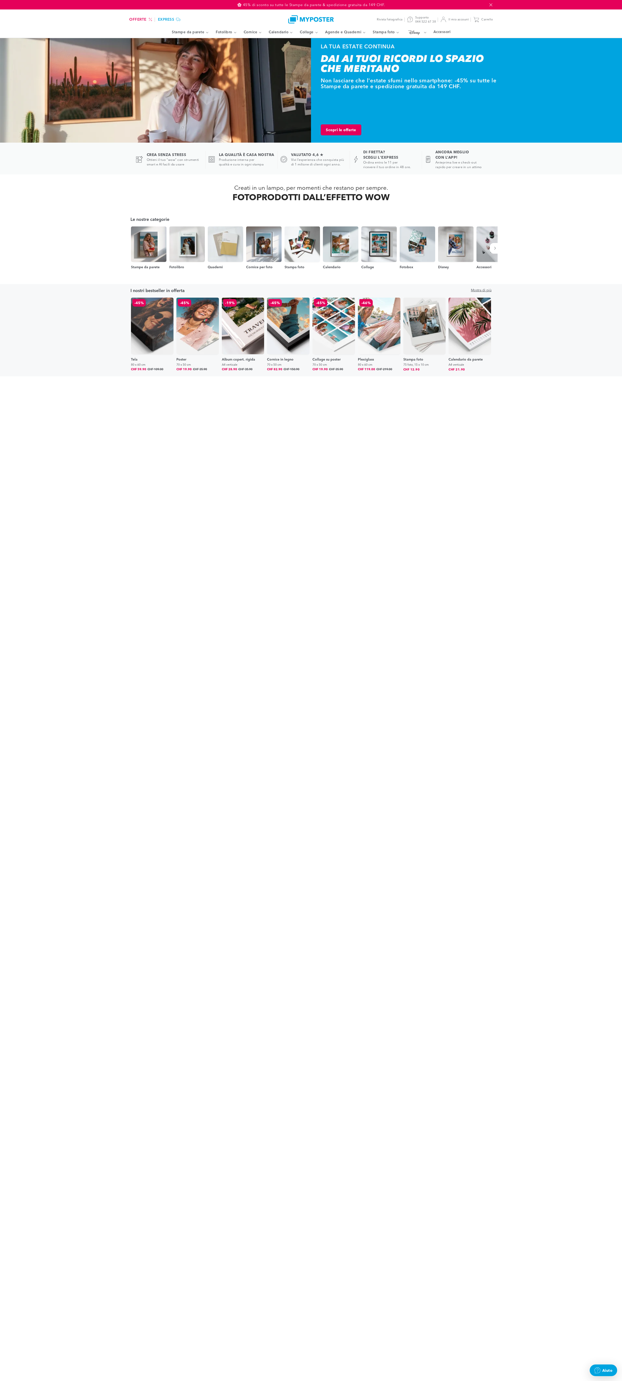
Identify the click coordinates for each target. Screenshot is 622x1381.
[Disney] (416, 32)
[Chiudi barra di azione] (491, 5)
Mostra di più (481, 290)
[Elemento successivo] (496, 248)
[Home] (311, 19)
